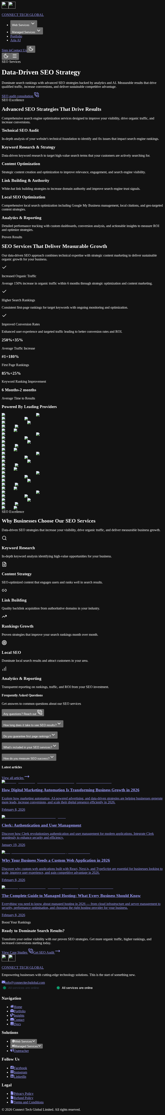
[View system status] (55, 990)
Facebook (20, 1068)
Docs (17, 1024)
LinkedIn (20, 1076)
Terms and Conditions (29, 1102)
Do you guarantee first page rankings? (27, 736)
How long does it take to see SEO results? (30, 725)
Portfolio (16, 36)
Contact (19, 1020)
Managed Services (23, 32)
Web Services (20, 25)
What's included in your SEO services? (27, 747)
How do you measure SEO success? (26, 758)
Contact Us (19, 50)
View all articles (13, 778)
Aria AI (15, 40)
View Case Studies (14, 952)
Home (18, 1007)
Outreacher (21, 1051)
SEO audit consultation (18, 96)
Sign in (6, 50)
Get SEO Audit (43, 952)
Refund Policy (23, 1098)
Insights (19, 1015)
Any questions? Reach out (19, 714)
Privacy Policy (24, 1093)
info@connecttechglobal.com (25, 982)
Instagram (20, 1072)
